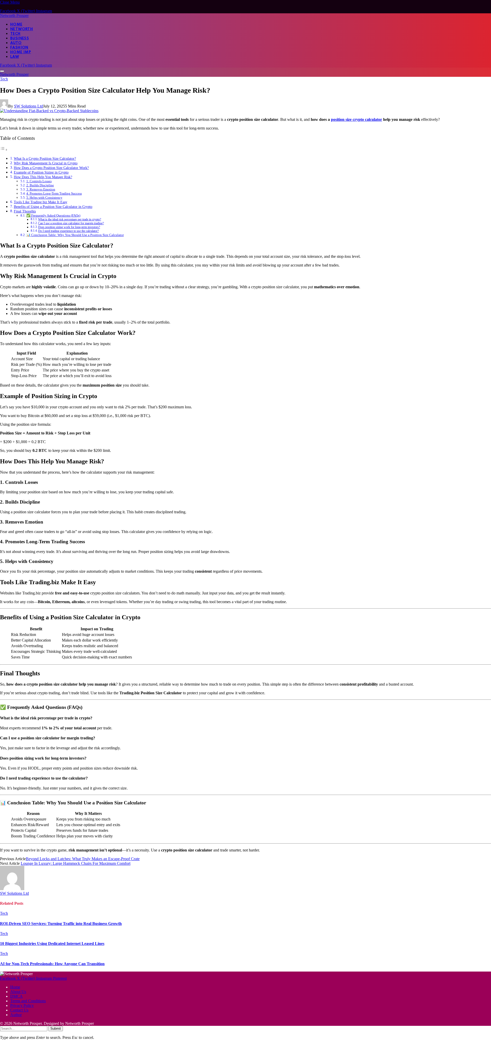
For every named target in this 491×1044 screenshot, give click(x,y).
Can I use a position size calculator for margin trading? (71, 223)
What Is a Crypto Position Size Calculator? (45, 158)
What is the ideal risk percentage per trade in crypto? (69, 219)
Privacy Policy (22, 1005)
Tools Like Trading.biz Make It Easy (40, 202)
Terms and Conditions (28, 1001)
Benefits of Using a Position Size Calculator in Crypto (53, 207)
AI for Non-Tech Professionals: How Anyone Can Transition (52, 964)
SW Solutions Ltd (28, 106)
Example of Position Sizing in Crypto (41, 172)
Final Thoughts (25, 211)
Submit (55, 1028)
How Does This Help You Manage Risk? (43, 177)
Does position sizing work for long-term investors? (69, 227)
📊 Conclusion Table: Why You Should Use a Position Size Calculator (75, 235)
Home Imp (20, 52)
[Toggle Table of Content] (4, 149)
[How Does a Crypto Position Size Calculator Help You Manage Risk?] (49, 111)
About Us (18, 991)
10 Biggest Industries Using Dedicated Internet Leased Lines (52, 943)
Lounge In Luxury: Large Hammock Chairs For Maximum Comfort (75, 863)
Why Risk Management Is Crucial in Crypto (45, 163)
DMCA (16, 996)
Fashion (19, 47)
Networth (21, 29)
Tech (15, 34)
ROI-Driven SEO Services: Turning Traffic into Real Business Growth (61, 923)
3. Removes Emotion (40, 189)
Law (14, 57)
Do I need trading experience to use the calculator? (68, 231)
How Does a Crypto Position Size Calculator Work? (51, 168)
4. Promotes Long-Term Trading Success (54, 193)
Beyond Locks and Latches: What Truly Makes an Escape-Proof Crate (83, 859)
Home (16, 24)
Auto (16, 43)
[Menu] (2, 71)
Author (16, 1015)
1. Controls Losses (39, 181)
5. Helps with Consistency (44, 197)
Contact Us (19, 1010)
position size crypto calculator (356, 119)
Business (19, 38)
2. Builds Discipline (40, 185)
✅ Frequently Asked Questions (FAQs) (53, 215)
